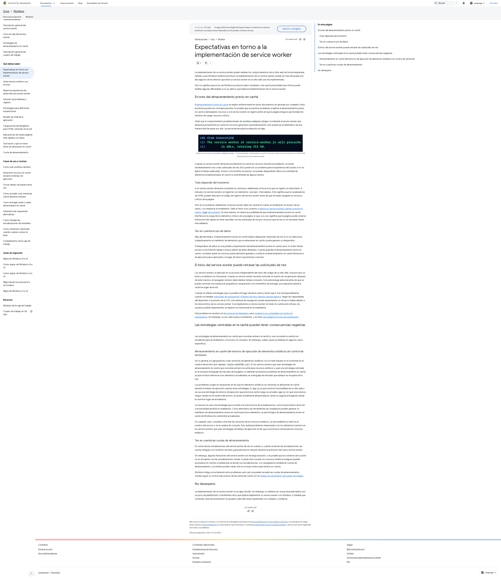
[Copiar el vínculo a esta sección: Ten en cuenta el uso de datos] (233, 231)
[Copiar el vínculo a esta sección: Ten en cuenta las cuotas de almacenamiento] (251, 440)
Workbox (19, 11)
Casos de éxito (67, 3)
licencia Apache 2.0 (211, 525)
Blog (80, 3)
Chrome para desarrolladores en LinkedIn (364, 557)
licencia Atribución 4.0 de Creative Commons (270, 522)
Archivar (195, 557)
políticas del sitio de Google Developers (270, 525)
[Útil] (300, 39)
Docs (6, 11)
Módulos (29, 17)
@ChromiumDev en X (356, 549)
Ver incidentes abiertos (47, 553)
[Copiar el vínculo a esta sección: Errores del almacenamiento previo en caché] (260, 97)
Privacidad (55, 572)
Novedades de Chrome (97, 3)
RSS (348, 562)
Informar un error (45, 549)
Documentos (46, 3)
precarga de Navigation (237, 313)
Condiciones (43, 572)
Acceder (494, 3)
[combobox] (446, 3)
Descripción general (12, 17)
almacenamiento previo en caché (212, 104)
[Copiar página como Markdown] (206, 63)
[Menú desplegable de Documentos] (55, 3)
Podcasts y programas (201, 562)
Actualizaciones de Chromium (205, 549)
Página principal (201, 39)
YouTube (350, 553)
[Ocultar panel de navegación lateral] (31, 573)
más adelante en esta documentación (281, 317)
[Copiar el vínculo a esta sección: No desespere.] (218, 484)
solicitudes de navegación (226, 297)
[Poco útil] (304, 39)
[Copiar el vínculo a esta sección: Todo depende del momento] (231, 182)
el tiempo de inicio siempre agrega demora (260, 297)
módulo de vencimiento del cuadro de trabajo (281, 476)
